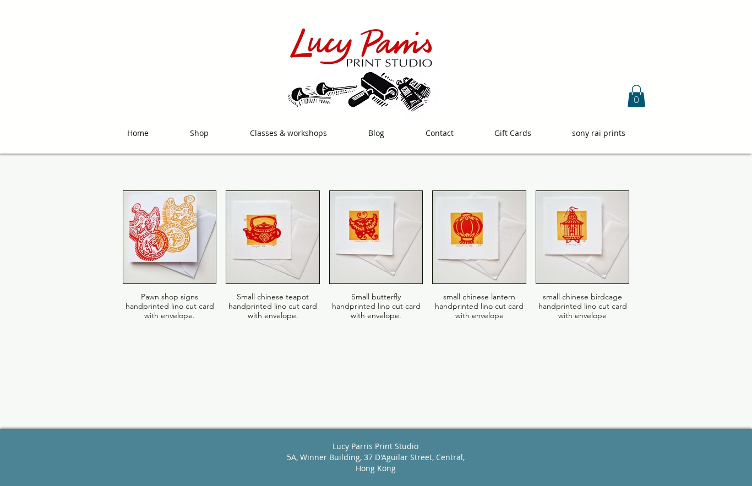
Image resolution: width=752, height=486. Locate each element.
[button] (636, 96)
